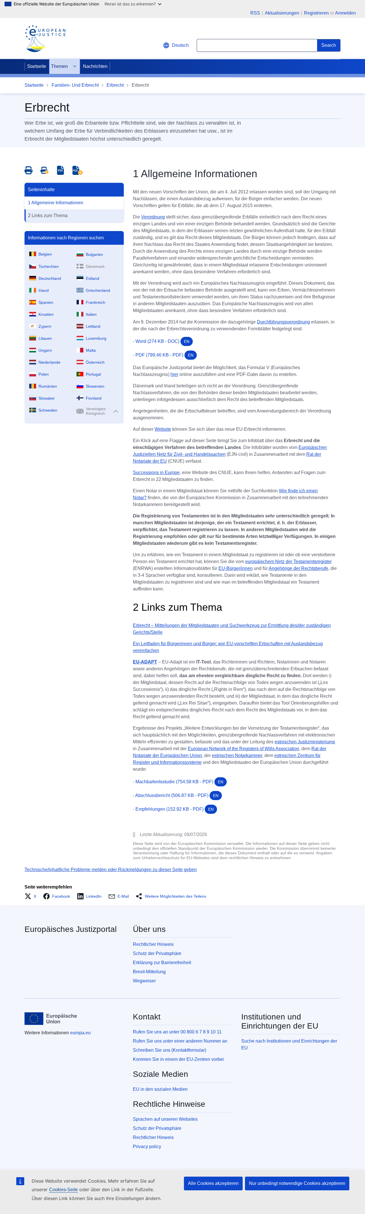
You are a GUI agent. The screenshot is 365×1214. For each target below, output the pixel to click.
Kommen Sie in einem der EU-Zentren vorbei (178, 1059)
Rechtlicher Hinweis (153, 944)
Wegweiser (144, 980)
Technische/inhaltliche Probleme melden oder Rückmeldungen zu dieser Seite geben (111, 869)
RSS (255, 13)
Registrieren (316, 13)
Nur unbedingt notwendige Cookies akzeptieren (297, 1183)
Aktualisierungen (282, 13)
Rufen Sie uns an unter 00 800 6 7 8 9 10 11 (177, 1031)
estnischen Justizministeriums (305, 741)
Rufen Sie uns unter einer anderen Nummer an (180, 1041)
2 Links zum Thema (48, 215)
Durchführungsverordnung (283, 321)
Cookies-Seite (63, 1189)
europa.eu (80, 1032)
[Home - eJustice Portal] (45, 38)
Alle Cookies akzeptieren (213, 1183)
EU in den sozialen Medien (160, 1089)
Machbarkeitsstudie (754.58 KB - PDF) (179, 781)
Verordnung (153, 217)
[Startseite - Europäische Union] (51, 1018)
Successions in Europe (156, 472)
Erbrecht (115, 85)
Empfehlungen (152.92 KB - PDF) (174, 809)
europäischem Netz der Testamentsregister (288, 561)
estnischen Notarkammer (237, 755)
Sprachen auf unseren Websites (165, 1119)
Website (163, 429)
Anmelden (345, 13)
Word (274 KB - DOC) (162, 341)
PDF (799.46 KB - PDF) (164, 355)
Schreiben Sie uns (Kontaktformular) (169, 1050)
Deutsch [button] (180, 45)
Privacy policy (147, 1146)
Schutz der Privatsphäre (157, 953)
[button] (32, 896)
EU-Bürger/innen (235, 568)
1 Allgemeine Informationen (55, 202)
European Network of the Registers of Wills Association (243, 748)
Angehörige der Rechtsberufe (298, 568)
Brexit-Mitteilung (149, 971)
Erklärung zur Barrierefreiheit (162, 962)
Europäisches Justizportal (71, 929)
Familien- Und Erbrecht (75, 85)
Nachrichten (95, 66)
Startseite (36, 66)
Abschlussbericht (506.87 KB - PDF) (176, 795)
